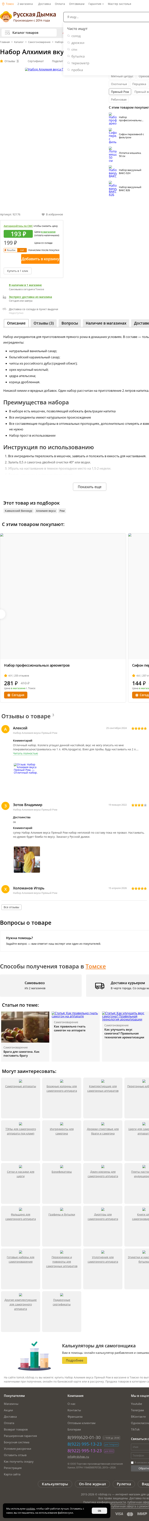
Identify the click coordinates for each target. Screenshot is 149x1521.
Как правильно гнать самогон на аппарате (70, 1028)
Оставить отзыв (15, 1455)
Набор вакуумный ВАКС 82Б (130, 188)
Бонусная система (16, 1442)
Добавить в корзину (40, 258)
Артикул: (10, 214)
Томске (96, 966)
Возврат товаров (16, 1429)
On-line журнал (92, 1484)
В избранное (54, 214)
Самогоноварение (39, 42)
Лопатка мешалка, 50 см (130, 154)
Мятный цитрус (122, 76)
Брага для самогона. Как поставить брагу (21, 1053)
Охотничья (119, 84)
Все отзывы (11, 907)
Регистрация (13, 1468)
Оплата (60, 4)
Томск (9, 4)
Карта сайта (12, 1474)
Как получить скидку (19, 1461)
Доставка (44, 4)
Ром (62, 511)
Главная (5, 42)
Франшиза (75, 1416)
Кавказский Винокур (18, 511)
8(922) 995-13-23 (85, 1444)
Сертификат (36, 61)
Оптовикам (76, 4)
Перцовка (139, 84)
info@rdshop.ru (78, 1456)
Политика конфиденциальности (104, 1502)
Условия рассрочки (17, 1448)
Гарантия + (96, 4)
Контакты (74, 1410)
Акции (8, 1410)
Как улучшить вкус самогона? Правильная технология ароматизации (124, 1033)
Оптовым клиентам (81, 1423)
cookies (30, 1508)
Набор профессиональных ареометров (131, 120)
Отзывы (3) (44, 323)
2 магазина (25, 4)
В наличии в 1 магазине (25, 285)
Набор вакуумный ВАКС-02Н (130, 171)
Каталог (19, 42)
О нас (71, 1404)
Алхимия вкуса (46, 511)
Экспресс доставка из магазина (30, 297)
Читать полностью (25, 753)
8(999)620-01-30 (84, 1437)
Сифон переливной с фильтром (131, 135)
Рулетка (124, 1484)
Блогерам (74, 1429)
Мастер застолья (119, 4)
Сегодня (18, 695)
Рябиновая (118, 99)
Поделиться (60, 61)
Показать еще (89, 486)
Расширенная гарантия (20, 1436)
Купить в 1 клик (17, 271)
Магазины (11, 1404)
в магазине (48, 231)
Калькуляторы (55, 1484)
